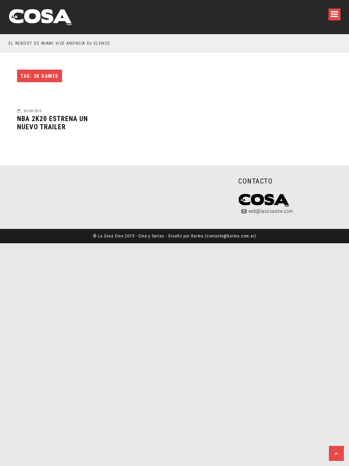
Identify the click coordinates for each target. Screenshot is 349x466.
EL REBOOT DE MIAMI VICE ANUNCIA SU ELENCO (59, 43)
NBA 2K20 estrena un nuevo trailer (52, 123)
